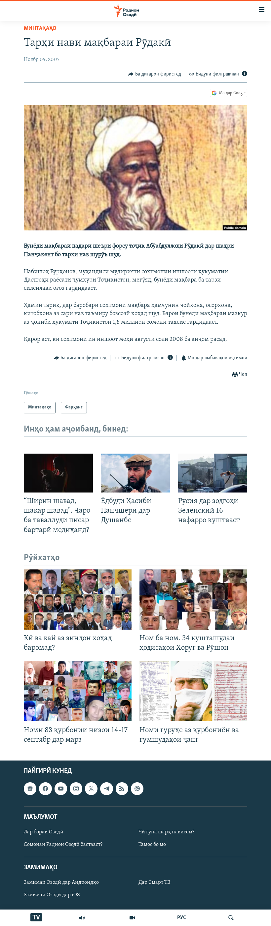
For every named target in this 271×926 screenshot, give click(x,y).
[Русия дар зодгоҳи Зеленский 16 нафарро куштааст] (212, 473)
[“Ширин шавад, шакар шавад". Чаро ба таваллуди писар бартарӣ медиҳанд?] (58, 473)
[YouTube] (132, 918)
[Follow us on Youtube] (61, 788)
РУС (181, 917)
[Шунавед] (82, 918)
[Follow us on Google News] (30, 788)
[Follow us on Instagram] (76, 788)
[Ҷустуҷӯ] (231, 918)
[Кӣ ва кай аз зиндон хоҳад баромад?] (78, 599)
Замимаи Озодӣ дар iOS (52, 895)
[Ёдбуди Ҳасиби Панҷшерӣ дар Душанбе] (135, 473)
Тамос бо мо (152, 844)
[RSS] (122, 788)
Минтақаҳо (40, 29)
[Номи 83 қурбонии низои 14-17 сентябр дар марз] (78, 691)
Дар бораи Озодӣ (43, 832)
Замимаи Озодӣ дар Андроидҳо (61, 882)
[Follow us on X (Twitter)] (91, 788)
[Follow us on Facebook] (45, 788)
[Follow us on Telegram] (106, 788)
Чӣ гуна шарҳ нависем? (166, 832)
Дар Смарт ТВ (154, 882)
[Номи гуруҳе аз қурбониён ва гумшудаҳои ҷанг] (193, 691)
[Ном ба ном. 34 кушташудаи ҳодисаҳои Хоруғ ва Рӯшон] (193, 599)
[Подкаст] (137, 788)
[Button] (154, 74)
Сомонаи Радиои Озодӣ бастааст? (63, 844)
